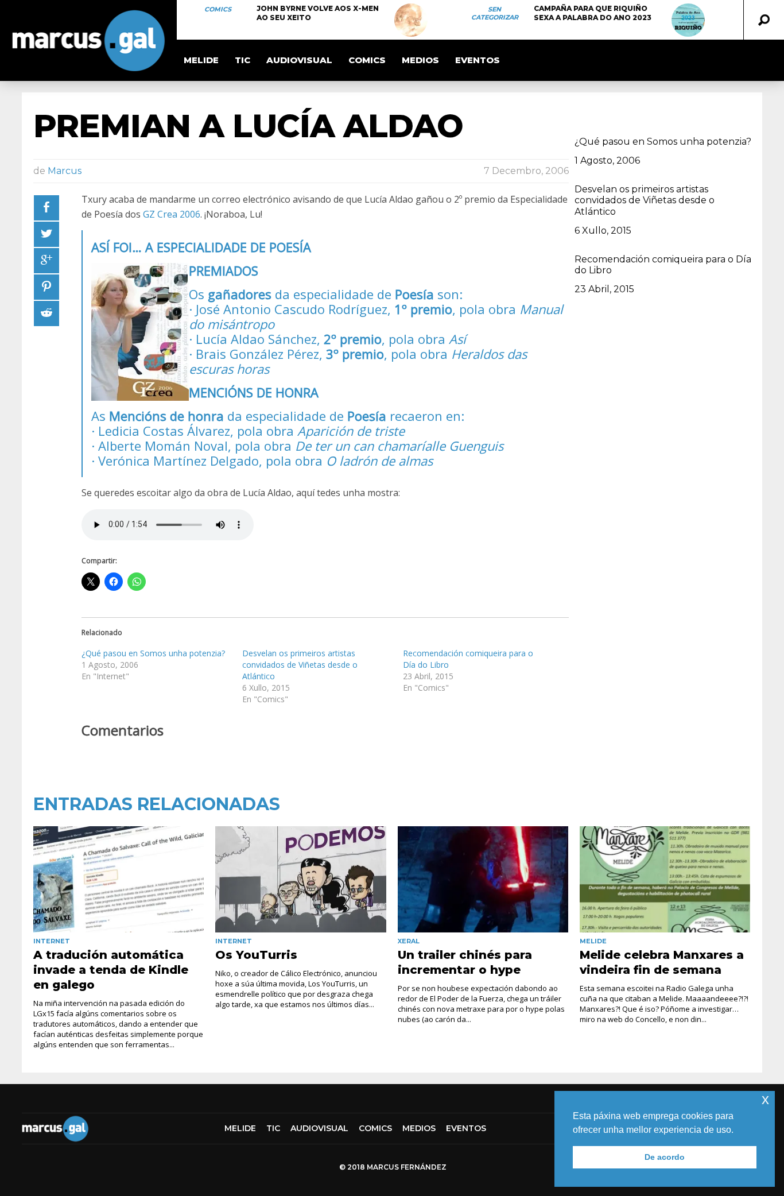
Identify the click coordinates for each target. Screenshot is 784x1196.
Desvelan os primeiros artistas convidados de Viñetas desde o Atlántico (300, 665)
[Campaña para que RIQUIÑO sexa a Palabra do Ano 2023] (688, 20)
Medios (420, 60)
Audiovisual (299, 60)
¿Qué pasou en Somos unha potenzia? (153, 653)
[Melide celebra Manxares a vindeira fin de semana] (665, 879)
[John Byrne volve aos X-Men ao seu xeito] (411, 20)
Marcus (64, 170)
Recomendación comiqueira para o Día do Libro (663, 265)
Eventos (477, 60)
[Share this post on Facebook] (46, 207)
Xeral (409, 941)
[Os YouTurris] (300, 879)
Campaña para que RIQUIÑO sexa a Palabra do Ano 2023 (592, 13)
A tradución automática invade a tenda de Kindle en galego (110, 970)
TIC (242, 60)
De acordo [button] (665, 1157)
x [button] (765, 1099)
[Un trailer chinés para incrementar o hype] (483, 879)
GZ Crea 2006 (171, 214)
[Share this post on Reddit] (46, 313)
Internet (51, 941)
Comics (217, 9)
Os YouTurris (256, 955)
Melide (201, 60)
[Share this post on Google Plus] (46, 260)
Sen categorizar (494, 13)
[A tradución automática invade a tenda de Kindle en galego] (118, 879)
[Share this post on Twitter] (46, 234)
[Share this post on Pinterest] (46, 287)
